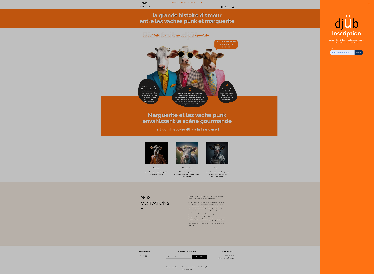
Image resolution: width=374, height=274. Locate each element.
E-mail (332, 48)
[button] (369, 4)
